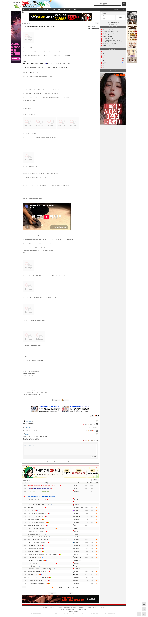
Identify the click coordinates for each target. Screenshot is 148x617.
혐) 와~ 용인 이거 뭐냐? (107, 36)
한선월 (76, 571)
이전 (54, 461)
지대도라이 (77, 548)
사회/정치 (37, 9)
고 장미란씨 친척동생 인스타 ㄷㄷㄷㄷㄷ (111, 45)
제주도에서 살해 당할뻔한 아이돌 (109, 43)
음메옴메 (77, 504)
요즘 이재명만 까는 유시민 (33, 519)
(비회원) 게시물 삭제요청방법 (70, 607)
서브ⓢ (69, 9)
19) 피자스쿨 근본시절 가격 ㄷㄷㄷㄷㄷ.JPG (37, 577)
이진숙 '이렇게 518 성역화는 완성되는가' (36, 513)
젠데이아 (104, 64)
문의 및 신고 (51, 607)
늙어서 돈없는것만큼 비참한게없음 (35, 525)
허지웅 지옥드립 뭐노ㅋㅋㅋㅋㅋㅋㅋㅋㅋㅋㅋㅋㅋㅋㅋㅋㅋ (40, 563)
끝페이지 (73, 461)
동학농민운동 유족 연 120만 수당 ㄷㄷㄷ (36, 580)
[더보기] (125, 27)
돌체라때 (104, 57)
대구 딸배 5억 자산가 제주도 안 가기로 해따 (37, 571)
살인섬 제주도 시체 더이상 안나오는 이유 (36, 537)
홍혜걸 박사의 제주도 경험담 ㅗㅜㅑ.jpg (111, 29)
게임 (59, 9)
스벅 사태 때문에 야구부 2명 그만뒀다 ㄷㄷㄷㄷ (38, 504)
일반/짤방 (30, 9)
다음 (68, 461)
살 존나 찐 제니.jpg (32, 502)
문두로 (76, 531)
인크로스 (104, 62)
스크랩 (97, 416)
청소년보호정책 (96, 607)
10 (73, 587)
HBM (104, 67)
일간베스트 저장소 (32, 4)
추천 (86, 424)
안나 (103, 58)
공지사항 (45, 607)
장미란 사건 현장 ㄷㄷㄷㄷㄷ (108, 35)
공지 (124, 9)
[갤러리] (92, 480)
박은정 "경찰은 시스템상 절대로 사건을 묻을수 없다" (38, 569)
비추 (90, 424)
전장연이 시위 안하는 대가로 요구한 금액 (36, 583)
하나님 (76, 501)
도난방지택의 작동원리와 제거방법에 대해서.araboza (39, 26)
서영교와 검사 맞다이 (32, 574)
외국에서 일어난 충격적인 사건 (109, 33)
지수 (103, 65)
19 (103, 52)
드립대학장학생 (94, 26)
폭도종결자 (27, 427)
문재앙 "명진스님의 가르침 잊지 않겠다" (36, 522)
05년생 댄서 (30, 510)
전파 (46, 63)
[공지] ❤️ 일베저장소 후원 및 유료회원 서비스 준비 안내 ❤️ (40, 488)
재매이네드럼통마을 (79, 507)
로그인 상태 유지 (106, 13)
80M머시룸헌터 (78, 557)
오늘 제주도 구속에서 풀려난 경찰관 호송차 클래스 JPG (113, 41)
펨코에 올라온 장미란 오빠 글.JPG (35, 560)
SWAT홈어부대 (78, 499)
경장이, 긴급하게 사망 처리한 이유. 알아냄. (111, 40)
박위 (103, 53)
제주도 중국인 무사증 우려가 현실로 (35, 531)
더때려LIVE (77, 522)
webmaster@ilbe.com (70, 609)
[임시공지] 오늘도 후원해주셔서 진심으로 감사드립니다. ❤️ (40, 491)
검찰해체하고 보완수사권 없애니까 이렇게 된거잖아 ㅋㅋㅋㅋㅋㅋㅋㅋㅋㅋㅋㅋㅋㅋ (45, 539)
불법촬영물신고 (59, 607)
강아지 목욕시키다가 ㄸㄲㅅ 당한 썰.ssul (36, 542)
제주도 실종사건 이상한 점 (33, 551)
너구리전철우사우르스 (79, 539)
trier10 (26, 434)
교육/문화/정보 (46, 9)
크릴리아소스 (77, 560)
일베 (24, 9)
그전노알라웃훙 (78, 563)
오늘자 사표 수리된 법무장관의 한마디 (110, 31)
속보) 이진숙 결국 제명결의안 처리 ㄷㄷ (111, 38)
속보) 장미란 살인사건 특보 (33, 545)
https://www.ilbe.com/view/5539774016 (28, 28)
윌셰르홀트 (77, 510)
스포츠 (53, 9)
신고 (94, 424)
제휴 (75, 9)
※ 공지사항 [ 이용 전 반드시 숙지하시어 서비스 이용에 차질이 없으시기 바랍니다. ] (45, 485)
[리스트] (87, 480)
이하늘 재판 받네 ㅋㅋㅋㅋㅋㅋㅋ (35, 507)
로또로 (76, 554)
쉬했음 (76, 542)
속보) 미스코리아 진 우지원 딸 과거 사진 (36, 499)
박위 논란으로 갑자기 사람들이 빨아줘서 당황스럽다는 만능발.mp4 (42, 554)
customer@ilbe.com (83, 609)
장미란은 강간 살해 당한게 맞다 (34, 534)
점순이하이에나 (78, 534)
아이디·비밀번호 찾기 (115, 22)
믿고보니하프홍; (28, 421)
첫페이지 (48, 461)
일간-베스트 (25, 23)
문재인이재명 (77, 577)
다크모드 (103, 607)
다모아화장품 (77, 536)
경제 (64, 9)
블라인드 (97, 424)
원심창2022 (77, 516)
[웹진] (89, 480)
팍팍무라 (77, 513)
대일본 (76, 580)
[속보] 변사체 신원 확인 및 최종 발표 (35, 516)
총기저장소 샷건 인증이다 (33, 548)
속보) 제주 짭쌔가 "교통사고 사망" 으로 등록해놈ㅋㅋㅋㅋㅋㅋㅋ (41, 528)
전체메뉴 (116, 9)
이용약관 (80, 607)
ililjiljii (75, 525)
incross (104, 55)
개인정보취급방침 (87, 607)
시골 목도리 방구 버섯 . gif (33, 557)
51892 (76, 528)
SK (103, 60)
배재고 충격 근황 (31, 566)
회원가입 (108, 22)
